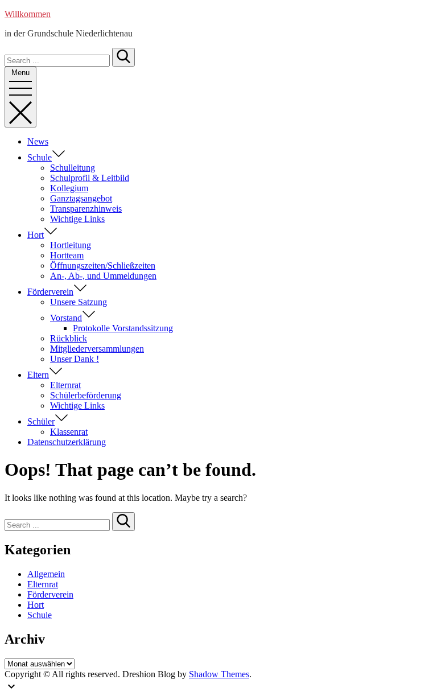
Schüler (41, 421)
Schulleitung (72, 167)
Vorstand (66, 318)
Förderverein (50, 292)
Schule (39, 157)
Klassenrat (69, 432)
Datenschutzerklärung (66, 442)
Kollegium (69, 188)
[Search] (123, 57)
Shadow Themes (219, 674)
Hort (35, 235)
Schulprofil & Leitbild (89, 178)
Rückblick (68, 338)
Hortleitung (70, 245)
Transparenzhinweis (86, 208)
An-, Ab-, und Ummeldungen (103, 276)
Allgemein (46, 574)
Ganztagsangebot (81, 198)
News (37, 141)
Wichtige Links (77, 219)
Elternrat (65, 385)
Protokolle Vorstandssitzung (123, 328)
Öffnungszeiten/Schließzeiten (102, 265)
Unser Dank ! (74, 359)
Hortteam (67, 255)
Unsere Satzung (78, 302)
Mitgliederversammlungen (97, 348)
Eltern (38, 375)
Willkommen (28, 14)
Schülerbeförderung (85, 395)
